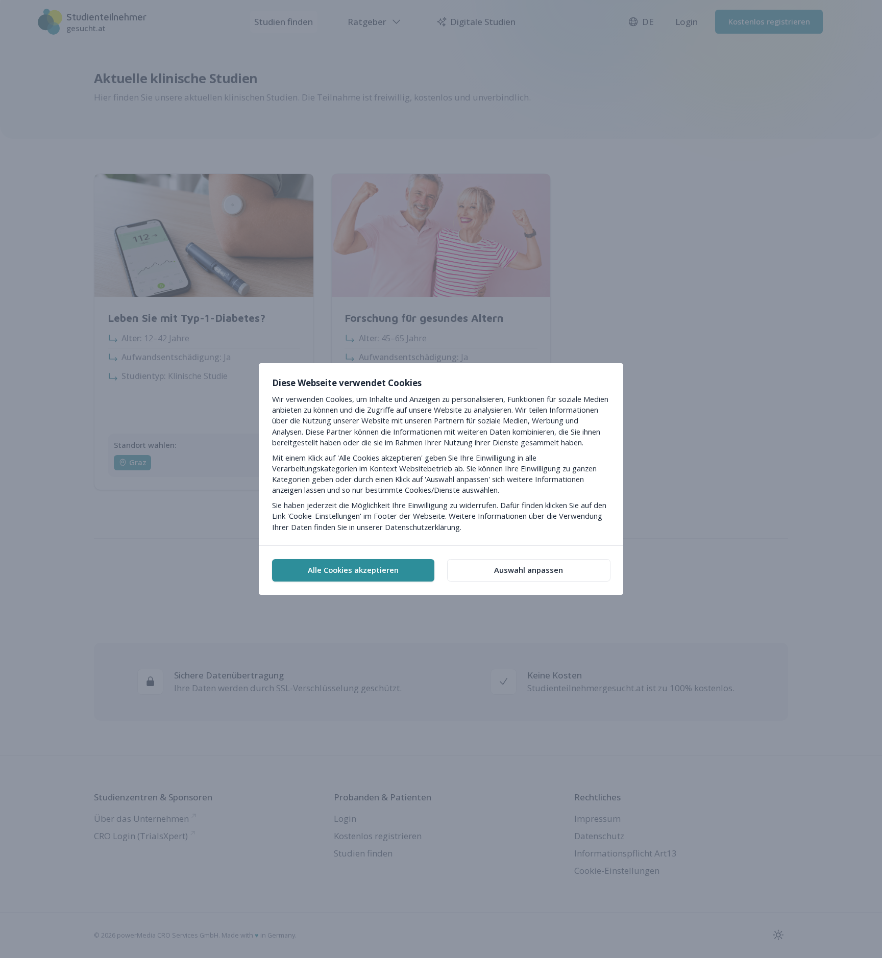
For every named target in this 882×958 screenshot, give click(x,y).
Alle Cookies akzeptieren (353, 570)
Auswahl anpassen (528, 570)
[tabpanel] (441, 454)
